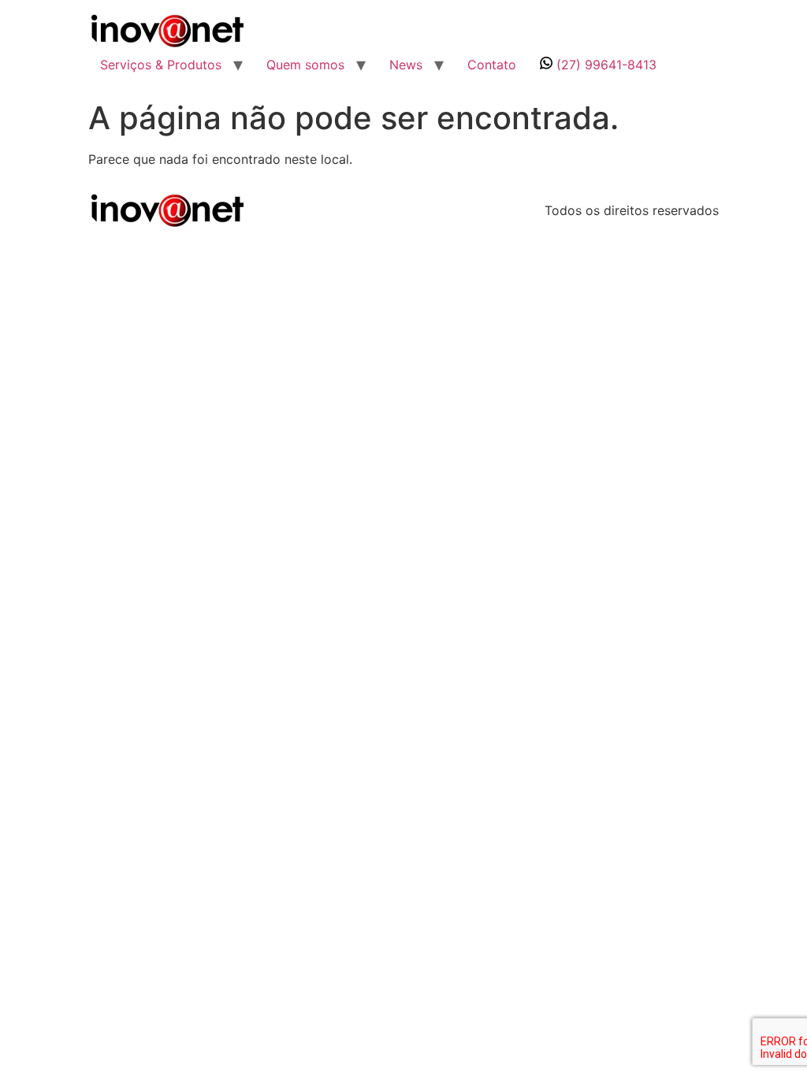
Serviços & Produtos (160, 64)
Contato (491, 64)
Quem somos (305, 64)
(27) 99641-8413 (604, 64)
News (405, 64)
